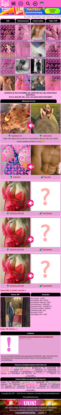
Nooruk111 (14, 372)
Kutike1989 (52, 370)
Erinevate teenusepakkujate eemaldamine (36, 337)
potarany (39, 372)
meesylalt (21, 386)
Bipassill (42, 386)
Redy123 (16, 384)
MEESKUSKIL (10, 388)
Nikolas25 (39, 370)
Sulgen (41, 412)
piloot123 (28, 374)
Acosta (3, 382)
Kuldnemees (55, 388)
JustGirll (27, 370)
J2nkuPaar (5, 370)
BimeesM (43, 384)
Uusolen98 (40, 382)
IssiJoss (4, 374)
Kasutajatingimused (30, 397)
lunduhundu (41, 388)
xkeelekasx (20, 388)
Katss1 (3, 372)
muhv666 (8, 386)
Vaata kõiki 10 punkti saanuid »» (13, 290)
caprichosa (47, 136)
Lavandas (41, 374)
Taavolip (47, 177)
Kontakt (38, 393)
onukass (4, 384)
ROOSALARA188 (17, 213)
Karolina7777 (16, 136)
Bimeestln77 (55, 386)
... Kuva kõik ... (30, 376)
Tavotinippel (47, 213)
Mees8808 (16, 374)
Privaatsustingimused (50, 393)
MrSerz (16, 370)
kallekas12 (56, 384)
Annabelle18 (30, 384)
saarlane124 (52, 372)
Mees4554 (15, 382)
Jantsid (53, 382)
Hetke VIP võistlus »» (9, 329)
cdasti (31, 386)
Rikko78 (53, 374)
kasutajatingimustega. (25, 412)
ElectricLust (36, 368)
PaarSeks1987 (20, 368)
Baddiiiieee (27, 372)
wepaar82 (26, 382)
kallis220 (16, 177)
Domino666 (51, 368)
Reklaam (30, 393)
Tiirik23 (29, 388)
